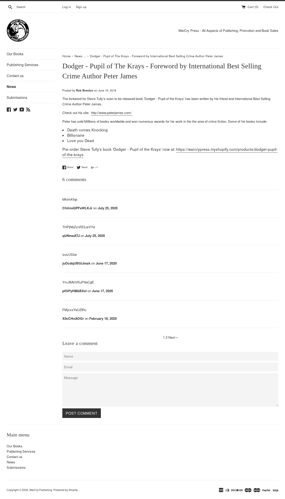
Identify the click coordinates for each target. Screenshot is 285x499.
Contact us (15, 75)
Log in (66, 7)
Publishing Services (22, 64)
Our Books (15, 53)
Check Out (270, 7)
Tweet (84, 167)
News (11, 86)
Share (69, 167)
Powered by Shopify (65, 490)
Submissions (17, 97)
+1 (96, 167)
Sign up (81, 7)
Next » (173, 337)
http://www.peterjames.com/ (111, 112)
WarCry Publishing (40, 490)
